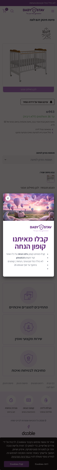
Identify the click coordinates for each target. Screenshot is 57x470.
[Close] (7, 198)
